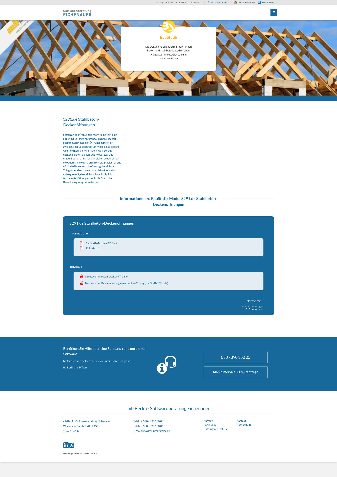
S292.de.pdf (92, 248)
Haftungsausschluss (215, 428)
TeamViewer (268, 2)
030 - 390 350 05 (235, 357)
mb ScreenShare (247, 2)
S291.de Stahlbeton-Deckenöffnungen (107, 276)
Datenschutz (244, 424)
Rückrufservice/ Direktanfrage (235, 372)
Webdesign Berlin (71, 453)
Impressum (210, 424)
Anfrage (208, 420)
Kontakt (241, 420)
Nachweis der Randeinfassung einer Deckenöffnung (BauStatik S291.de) (126, 283)
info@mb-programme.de (156, 430)
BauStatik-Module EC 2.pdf (101, 243)
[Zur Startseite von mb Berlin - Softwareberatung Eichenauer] (77, 12)
